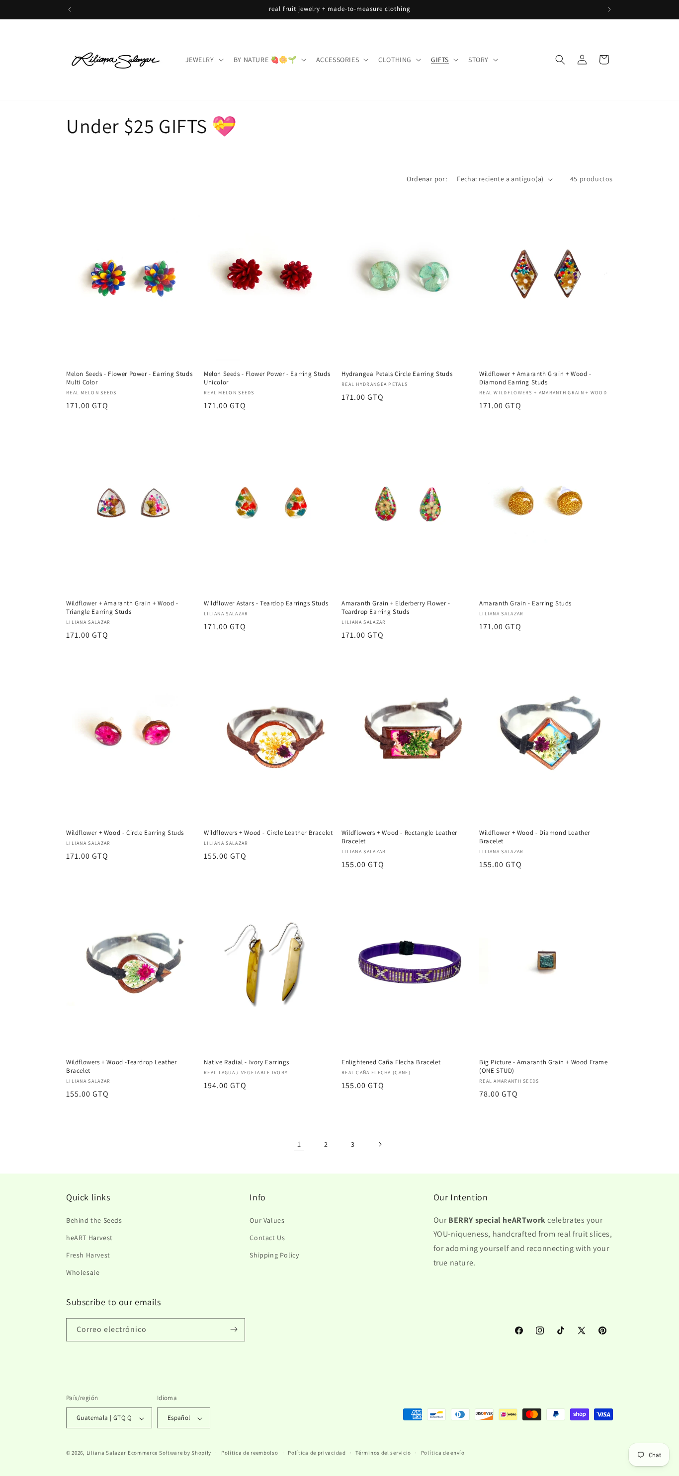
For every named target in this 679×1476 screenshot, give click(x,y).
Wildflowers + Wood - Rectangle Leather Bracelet (399, 837)
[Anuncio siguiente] (609, 9)
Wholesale (82, 1272)
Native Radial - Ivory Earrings (246, 1062)
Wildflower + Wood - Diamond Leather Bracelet (534, 837)
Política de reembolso (249, 1452)
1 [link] (299, 1144)
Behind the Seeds (94, 1219)
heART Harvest (89, 1237)
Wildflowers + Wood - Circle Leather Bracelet (268, 833)
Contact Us (267, 1237)
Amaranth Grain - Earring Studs (525, 603)
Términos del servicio (383, 1452)
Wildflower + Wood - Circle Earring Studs (125, 833)
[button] (203, 59)
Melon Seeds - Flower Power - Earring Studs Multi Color (129, 378)
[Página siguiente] (380, 1144)
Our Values (267, 1219)
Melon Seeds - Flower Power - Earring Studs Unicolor (267, 378)
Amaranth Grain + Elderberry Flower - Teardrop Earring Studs (395, 607)
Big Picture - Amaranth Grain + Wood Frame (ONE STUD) (543, 1066)
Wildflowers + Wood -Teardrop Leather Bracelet (121, 1066)
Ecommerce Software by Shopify (169, 1453)
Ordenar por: (427, 178)
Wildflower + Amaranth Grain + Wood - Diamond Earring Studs (535, 378)
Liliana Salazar (106, 1453)
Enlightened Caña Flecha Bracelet (390, 1062)
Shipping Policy (274, 1254)
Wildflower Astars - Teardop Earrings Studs (266, 603)
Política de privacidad (316, 1452)
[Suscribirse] (234, 1329)
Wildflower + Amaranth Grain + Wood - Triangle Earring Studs (122, 607)
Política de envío (443, 1452)
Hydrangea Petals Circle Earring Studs (396, 374)
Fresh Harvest (88, 1254)
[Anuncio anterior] (70, 9)
